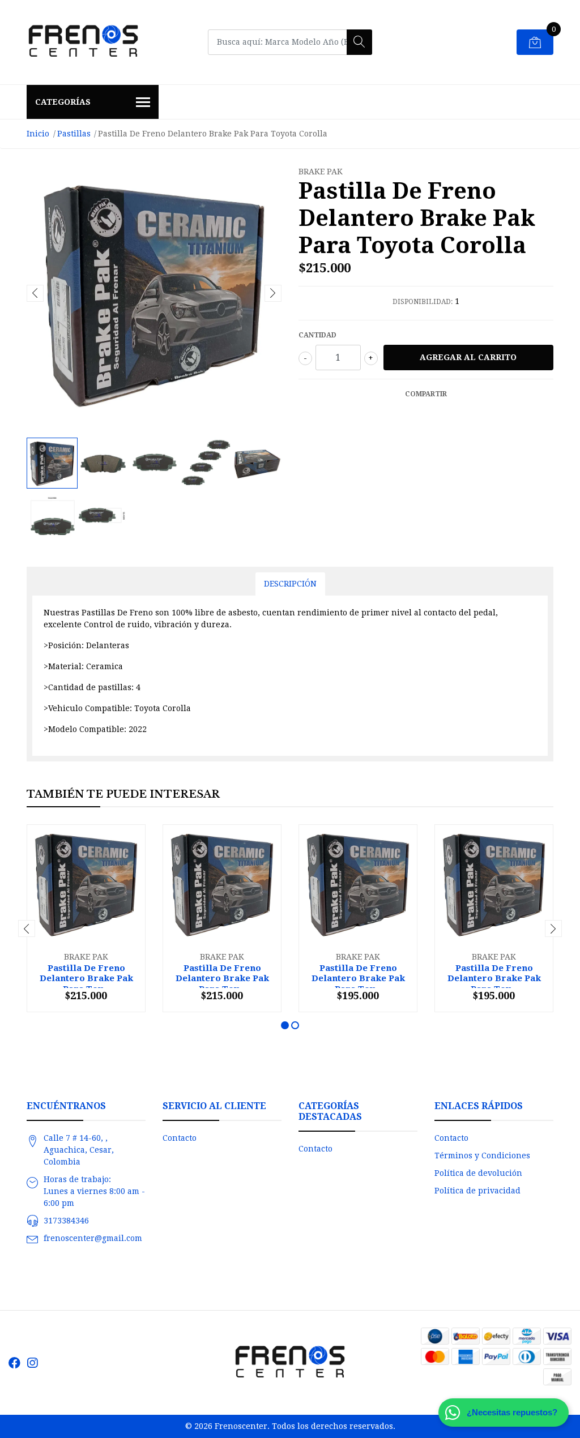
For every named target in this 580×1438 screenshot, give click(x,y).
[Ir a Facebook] (14, 1363)
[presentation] (35, 293)
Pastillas (74, 133)
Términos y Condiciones (482, 1155)
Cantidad (317, 335)
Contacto (180, 1137)
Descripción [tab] (290, 583)
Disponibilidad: (423, 302)
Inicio (38, 133)
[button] (285, 1025)
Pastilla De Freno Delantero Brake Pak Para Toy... (86, 978)
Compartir (426, 394)
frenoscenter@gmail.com (93, 1238)
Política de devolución (478, 1173)
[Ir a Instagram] (32, 1363)
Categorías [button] (63, 101)
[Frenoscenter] (83, 42)
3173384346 (66, 1220)
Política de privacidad (477, 1190)
